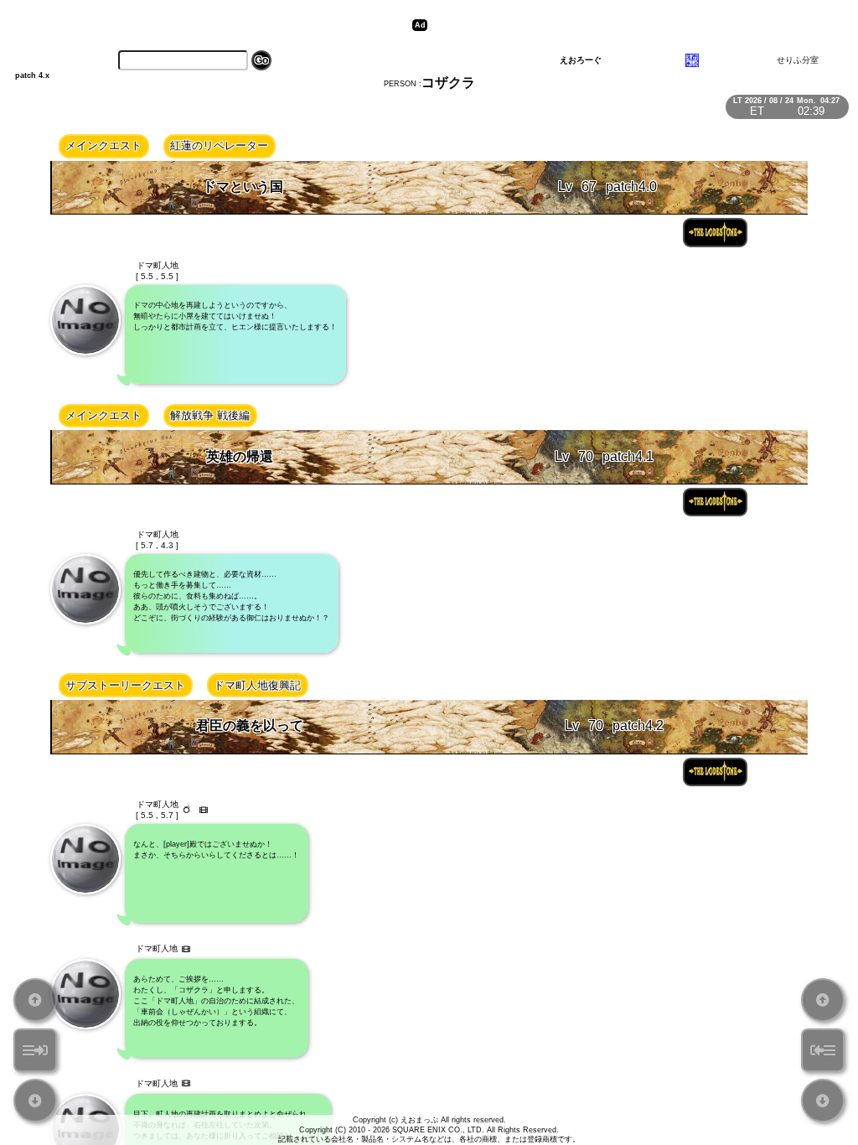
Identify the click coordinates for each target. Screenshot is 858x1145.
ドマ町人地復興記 (257, 685)
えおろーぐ (581, 60)
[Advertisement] (623, 25)
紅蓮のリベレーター (219, 145)
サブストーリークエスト (125, 685)
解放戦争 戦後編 (210, 415)
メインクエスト (103, 145)
